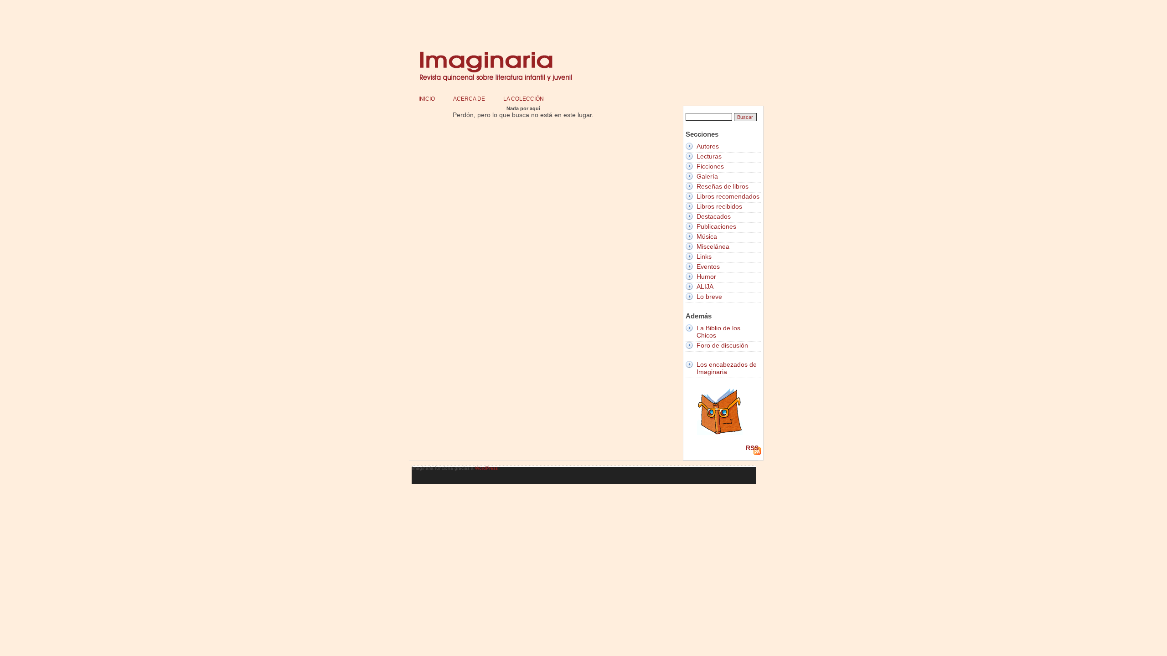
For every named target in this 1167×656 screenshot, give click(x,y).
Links (704, 256)
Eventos (708, 266)
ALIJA (705, 286)
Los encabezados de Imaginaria (727, 368)
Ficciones (710, 166)
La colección (523, 99)
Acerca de (469, 99)
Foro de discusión (722, 345)
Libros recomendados (728, 196)
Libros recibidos (719, 206)
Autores (708, 146)
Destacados (714, 216)
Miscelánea (713, 246)
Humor (706, 276)
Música (707, 236)
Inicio (426, 99)
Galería (707, 176)
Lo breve (709, 296)
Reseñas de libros (723, 186)
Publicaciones (716, 226)
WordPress (486, 468)
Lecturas (709, 156)
